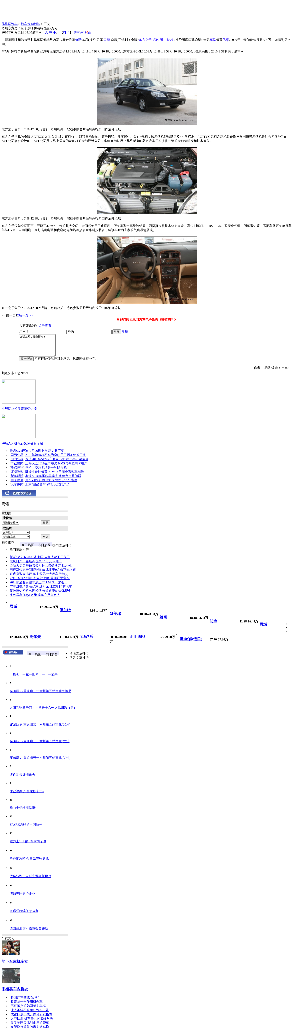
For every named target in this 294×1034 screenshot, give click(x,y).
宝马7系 (86, 636)
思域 (263, 624)
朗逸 (213, 621)
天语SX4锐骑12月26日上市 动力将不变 (37, 450)
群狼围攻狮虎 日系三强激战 (29, 858)
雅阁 (163, 617)
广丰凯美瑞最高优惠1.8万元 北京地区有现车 (41, 586)
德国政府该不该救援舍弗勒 (29, 928)
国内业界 (17, 459)
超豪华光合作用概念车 (27, 1001)
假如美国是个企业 (22, 893)
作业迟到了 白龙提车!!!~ (27, 791)
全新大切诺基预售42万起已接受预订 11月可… (42, 565)
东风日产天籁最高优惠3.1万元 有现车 (36, 561)
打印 (66, 32)
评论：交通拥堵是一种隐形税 (46, 467)
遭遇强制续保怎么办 (24, 911)
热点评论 (17, 467)
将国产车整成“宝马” (25, 997)
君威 (13, 606)
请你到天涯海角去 (22, 774)
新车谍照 (17, 476)
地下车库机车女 (15, 961)
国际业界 (17, 455)
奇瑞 (78, 39)
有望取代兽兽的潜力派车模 (30, 1027)
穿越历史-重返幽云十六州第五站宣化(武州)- (40, 724)
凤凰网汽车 (10, 24)
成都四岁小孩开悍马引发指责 (31, 1014)
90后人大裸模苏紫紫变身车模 (22, 443)
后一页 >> (26, 315)
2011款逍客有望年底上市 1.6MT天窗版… (38, 582)
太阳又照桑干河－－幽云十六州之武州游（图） (43, 707)
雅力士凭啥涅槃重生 (24, 807)
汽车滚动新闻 (30, 24)
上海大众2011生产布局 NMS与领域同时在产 (56, 463)
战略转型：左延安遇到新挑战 (30, 876)
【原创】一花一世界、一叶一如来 (34, 674)
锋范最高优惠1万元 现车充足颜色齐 (35, 595)
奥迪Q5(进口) (191, 639)
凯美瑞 (115, 613)
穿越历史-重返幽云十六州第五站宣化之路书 (40, 691)
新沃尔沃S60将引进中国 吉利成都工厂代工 (40, 557)
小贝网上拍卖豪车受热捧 (19, 408)
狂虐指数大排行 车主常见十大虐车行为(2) (39, 574)
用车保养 (17, 480)
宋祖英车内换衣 (15, 989)
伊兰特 (65, 610)
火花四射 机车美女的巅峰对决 (32, 1018)
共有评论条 (82, 32)
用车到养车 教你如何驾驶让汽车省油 (51, 480)
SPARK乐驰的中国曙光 (26, 824)
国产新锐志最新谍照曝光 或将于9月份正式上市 (43, 569)
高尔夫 (35, 636)
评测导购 (17, 471)
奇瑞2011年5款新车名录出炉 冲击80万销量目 (56, 459)
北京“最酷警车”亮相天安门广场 (47, 484)
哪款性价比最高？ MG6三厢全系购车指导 (54, 471)
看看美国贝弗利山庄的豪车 (30, 1022)
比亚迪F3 (137, 636)
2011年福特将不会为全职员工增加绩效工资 (55, 455)
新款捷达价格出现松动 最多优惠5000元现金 (40, 590)
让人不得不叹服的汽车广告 (30, 1010)
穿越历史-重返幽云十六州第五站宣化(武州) (40, 741)
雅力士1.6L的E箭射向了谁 (28, 841)
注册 (125, 331)
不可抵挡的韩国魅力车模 (28, 1006)
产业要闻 (17, 463)
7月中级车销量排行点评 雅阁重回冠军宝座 (40, 578)
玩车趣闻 (17, 484)
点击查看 (44, 325)
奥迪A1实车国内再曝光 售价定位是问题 (53, 476)
